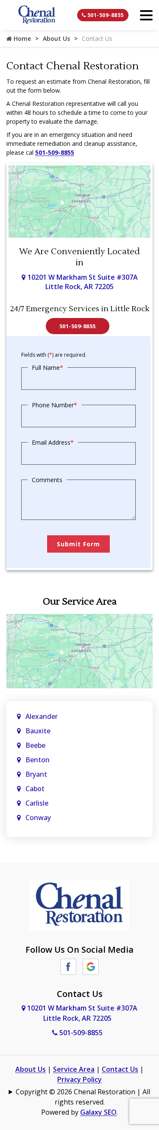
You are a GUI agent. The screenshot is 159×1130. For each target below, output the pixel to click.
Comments (47, 480)
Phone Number (54, 405)
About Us (56, 38)
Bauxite (37, 730)
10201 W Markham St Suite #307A (83, 282)
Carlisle (37, 803)
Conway (38, 817)
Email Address (53, 442)
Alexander (41, 716)
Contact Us (120, 1069)
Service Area (74, 1069)
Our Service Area (80, 602)
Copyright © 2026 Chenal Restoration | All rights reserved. (83, 1097)
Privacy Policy (79, 1079)
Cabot (35, 788)
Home (21, 38)
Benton (37, 759)
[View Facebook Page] (68, 966)
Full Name (47, 367)
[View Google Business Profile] (91, 966)
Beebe (35, 745)
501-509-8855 (105, 15)
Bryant (36, 774)
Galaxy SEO (98, 1112)
